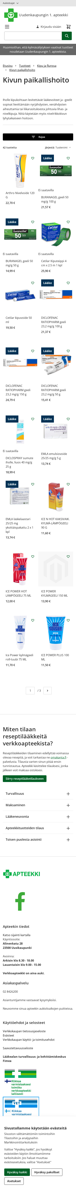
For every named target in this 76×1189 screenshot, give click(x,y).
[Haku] (67, 36)
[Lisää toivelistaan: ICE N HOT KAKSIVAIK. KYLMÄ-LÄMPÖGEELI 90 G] (68, 484)
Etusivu (8, 66)
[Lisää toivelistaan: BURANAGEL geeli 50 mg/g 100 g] (68, 158)
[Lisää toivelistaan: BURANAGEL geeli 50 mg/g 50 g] (32, 222)
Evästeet (8, 1035)
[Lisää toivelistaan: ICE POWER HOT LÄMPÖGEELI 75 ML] (32, 556)
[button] (38, 136)
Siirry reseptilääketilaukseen (25, 779)
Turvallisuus (15, 793)
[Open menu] (7, 27)
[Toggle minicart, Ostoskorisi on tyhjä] (68, 27)
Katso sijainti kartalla (16, 935)
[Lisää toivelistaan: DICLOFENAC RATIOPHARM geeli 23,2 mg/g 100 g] (68, 282)
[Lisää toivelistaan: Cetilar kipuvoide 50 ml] (32, 282)
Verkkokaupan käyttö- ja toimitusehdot (29, 1040)
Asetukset (14, 1181)
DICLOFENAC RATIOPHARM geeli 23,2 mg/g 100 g (53, 322)
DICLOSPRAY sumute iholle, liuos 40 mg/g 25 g (19, 462)
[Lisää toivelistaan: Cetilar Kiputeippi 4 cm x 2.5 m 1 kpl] (68, 222)
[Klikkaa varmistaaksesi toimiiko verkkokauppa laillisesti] (38, 1082)
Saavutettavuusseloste (18, 1048)
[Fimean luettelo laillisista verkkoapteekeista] (38, 1112)
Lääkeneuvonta (17, 816)
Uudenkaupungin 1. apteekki (43, 15)
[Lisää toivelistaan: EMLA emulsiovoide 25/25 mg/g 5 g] (68, 419)
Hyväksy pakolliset (46, 1172)
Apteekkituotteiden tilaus (25, 828)
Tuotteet (25, 66)
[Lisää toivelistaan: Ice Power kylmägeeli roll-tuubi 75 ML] (32, 620)
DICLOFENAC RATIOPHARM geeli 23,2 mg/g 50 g (53, 390)
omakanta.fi (58, 757)
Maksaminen (15, 805)
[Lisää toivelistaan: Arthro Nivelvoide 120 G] (32, 158)
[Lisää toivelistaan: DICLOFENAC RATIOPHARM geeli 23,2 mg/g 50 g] (68, 351)
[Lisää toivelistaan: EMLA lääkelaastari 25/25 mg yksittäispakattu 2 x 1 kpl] (32, 484)
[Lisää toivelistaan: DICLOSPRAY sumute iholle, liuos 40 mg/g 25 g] (32, 419)
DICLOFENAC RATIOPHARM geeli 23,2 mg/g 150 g (18, 390)
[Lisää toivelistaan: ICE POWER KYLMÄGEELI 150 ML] (68, 556)
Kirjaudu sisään (51, 27)
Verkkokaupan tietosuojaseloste (24, 1031)
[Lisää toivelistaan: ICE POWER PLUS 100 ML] (68, 620)
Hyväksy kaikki (17, 1172)
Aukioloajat (9, 3)
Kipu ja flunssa (46, 66)
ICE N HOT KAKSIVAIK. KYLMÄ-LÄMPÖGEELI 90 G (55, 523)
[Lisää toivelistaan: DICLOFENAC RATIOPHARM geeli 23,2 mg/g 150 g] (32, 351)
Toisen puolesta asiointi (24, 839)
